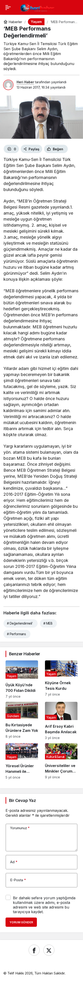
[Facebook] (34, 950)
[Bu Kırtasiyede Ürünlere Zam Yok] (22, 721)
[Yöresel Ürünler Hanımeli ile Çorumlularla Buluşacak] (22, 761)
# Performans (16, 634)
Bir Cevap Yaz (22, 800)
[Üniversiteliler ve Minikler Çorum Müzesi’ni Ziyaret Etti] (61, 761)
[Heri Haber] (37, 7)
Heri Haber (25, 82)
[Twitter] (48, 950)
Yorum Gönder (21, 922)
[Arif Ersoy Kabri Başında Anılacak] (61, 721)
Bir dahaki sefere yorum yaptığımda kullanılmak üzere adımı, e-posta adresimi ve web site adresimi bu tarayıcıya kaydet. (44, 905)
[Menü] (8, 7)
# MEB (47, 623)
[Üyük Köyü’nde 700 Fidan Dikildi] (22, 679)
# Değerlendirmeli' (20, 623)
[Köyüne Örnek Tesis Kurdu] (61, 679)
